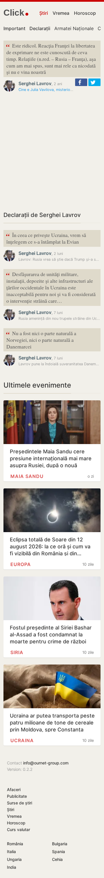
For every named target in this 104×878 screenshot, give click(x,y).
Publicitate (17, 796)
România (15, 843)
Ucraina (22, 740)
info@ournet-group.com (45, 762)
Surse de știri (19, 802)
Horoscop (85, 13)
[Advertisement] (52, 151)
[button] (81, 82)
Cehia (57, 859)
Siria (16, 652)
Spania (58, 851)
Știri (43, 13)
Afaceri (14, 789)
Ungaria (14, 859)
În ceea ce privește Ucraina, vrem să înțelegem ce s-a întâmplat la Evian (46, 238)
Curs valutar (18, 829)
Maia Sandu (27, 476)
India (11, 867)
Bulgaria (59, 843)
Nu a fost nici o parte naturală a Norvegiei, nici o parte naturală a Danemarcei (41, 339)
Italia (11, 851)
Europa (20, 564)
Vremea (61, 13)
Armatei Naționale (74, 28)
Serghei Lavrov (34, 83)
